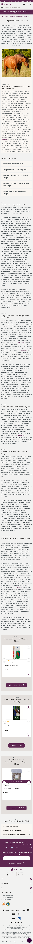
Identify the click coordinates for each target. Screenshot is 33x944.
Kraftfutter (19, 587)
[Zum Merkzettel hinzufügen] (28, 646)
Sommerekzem (6, 139)
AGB (3, 941)
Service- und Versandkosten (16, 928)
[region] (16, 661)
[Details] (28, 674)
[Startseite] (2, 16)
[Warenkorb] (30, 4)
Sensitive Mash (6, 725)
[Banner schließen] (31, 12)
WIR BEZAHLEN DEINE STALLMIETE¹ (11, 11)
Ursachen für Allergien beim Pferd (13, 163)
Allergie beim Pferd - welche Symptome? (15, 169)
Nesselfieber (21, 342)
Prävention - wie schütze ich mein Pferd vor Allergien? (15, 176)
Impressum (16, 941)
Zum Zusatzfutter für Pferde (16, 808)
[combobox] (17, 7)
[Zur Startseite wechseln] (6, 4)
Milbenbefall (24, 350)
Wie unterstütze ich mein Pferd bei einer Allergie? (14, 192)
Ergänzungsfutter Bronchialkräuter (11, 788)
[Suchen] (30, 7)
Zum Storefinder (23, 874)
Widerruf (23, 941)
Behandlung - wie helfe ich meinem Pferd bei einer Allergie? (16, 184)
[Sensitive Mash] (16, 713)
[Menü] (2, 7)
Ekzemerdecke (21, 435)
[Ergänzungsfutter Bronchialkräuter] (16, 776)
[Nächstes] (28, 659)
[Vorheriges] (4, 659)
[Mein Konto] (27, 4)
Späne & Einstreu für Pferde (16, 685)
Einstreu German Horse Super (10, 665)
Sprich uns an (12, 874)
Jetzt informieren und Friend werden (16, 858)
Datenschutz (9, 941)
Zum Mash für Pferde (16, 745)
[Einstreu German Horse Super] (16, 653)
